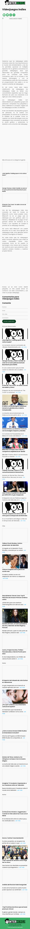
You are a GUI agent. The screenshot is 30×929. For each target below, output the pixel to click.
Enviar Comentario (9, 321)
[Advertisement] (15, 142)
